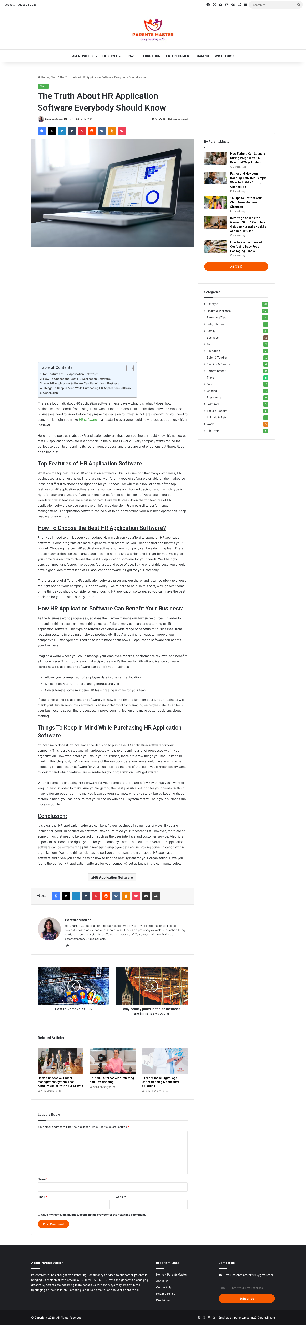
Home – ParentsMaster (171, 1274)
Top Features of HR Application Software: (70, 374)
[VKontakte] (102, 131)
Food (210, 384)
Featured (213, 404)
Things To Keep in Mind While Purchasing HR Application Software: (88, 388)
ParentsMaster (54, 119)
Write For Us (225, 56)
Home (44, 77)
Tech (54, 77)
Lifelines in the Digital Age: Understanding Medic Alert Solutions (160, 1081)
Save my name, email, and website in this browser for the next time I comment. (93, 1214)
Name (43, 1179)
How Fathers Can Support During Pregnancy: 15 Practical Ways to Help (247, 158)
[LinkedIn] (62, 131)
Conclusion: (51, 393)
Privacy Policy (165, 1293)
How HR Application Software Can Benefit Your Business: (81, 383)
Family (211, 331)
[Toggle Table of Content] (128, 368)
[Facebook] (42, 131)
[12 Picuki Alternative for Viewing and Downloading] (113, 1061)
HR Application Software (113, 877)
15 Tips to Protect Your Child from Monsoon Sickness (246, 202)
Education (151, 56)
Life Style (213, 430)
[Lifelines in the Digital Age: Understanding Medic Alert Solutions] (165, 1061)
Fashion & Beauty (218, 364)
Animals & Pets (217, 417)
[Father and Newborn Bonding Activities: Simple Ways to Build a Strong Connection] (215, 178)
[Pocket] (122, 131)
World (210, 424)
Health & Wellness (219, 310)
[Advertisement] (113, 303)
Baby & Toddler (217, 357)
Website (121, 1197)
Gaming (203, 56)
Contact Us (163, 1287)
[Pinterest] (82, 131)
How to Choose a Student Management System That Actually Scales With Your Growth (60, 1081)
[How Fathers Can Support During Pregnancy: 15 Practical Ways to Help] (215, 158)
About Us (162, 1281)
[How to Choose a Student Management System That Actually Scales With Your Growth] (60, 1061)
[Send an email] (65, 119)
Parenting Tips (82, 56)
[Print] (156, 896)
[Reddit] (92, 131)
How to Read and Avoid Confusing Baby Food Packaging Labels (246, 247)
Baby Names (215, 324)
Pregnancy (214, 397)
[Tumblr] (72, 131)
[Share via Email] (146, 896)
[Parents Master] (153, 29)
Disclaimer (163, 1300)
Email (42, 1197)
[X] (52, 131)
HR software (88, 420)
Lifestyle (110, 56)
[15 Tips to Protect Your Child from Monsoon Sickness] (215, 202)
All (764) (236, 266)
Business (213, 337)
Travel (131, 56)
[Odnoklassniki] (112, 131)
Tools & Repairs (217, 410)
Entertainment (178, 56)
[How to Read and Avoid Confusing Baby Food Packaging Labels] (215, 246)
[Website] (67, 945)
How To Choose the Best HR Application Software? (77, 378)
